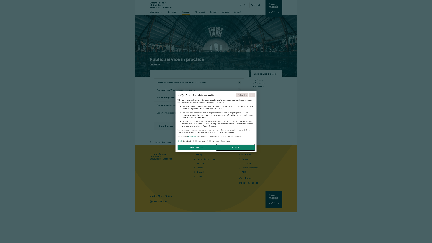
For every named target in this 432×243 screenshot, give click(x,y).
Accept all (235, 147)
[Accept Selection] (252, 95)
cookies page (193, 136)
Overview (243, 95)
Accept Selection (196, 147)
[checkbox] (184, 141)
